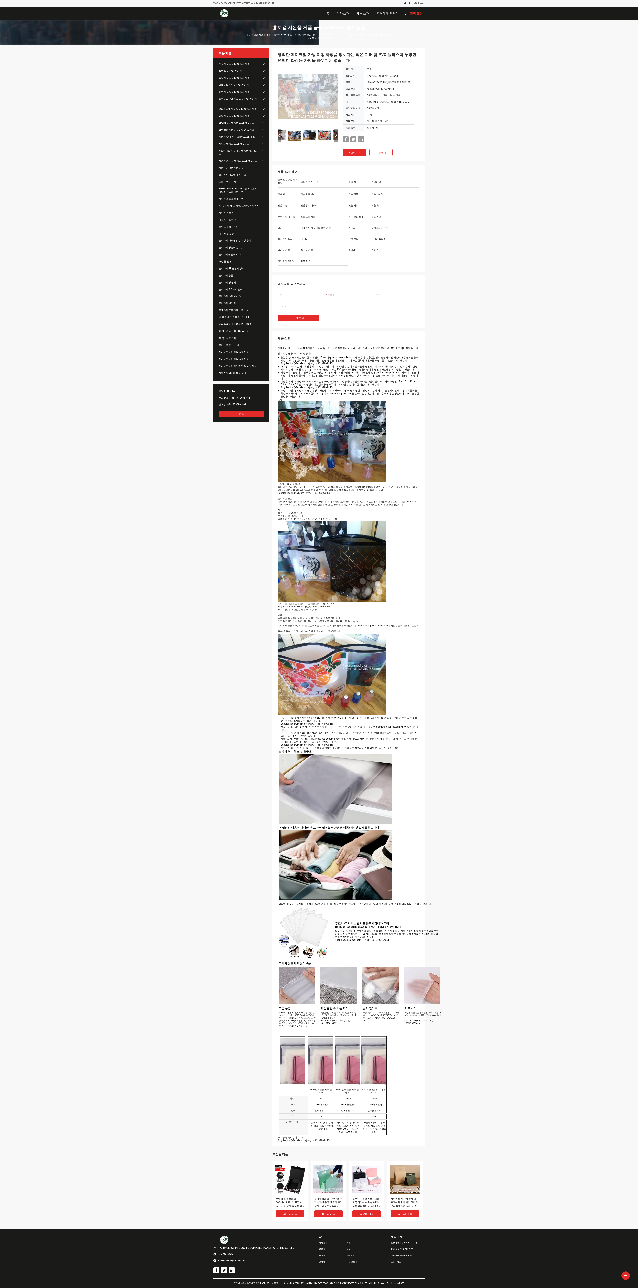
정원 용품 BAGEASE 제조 (231, 71)
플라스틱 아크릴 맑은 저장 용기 (235, 240)
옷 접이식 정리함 (227, 338)
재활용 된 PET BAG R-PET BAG (235, 324)
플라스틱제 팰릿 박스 (230, 254)
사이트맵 (351, 1255)
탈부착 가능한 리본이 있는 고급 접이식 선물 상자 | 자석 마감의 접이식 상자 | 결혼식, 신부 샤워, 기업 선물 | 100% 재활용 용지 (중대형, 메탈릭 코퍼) (366, 1202)
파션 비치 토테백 (227, 219)
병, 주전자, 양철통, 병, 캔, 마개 (234, 317)
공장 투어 (323, 1249)
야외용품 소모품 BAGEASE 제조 (235, 85)
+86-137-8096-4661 (240, 397)
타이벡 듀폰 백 (226, 212)
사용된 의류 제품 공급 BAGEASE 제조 (238, 160)
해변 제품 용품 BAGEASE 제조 (234, 92)
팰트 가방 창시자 (227, 181)
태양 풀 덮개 (225, 261)
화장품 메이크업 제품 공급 (232, 174)
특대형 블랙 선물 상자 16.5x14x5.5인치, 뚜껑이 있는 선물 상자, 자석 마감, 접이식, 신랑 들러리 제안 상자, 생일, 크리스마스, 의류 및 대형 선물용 (290, 1202)
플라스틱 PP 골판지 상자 (231, 268)
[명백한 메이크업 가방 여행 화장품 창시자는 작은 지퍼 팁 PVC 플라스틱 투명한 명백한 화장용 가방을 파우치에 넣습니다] (308, 96)
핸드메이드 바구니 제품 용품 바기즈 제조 (239, 152)
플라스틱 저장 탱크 (228, 303)
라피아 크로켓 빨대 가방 (231, 198)
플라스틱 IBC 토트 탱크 (230, 289)
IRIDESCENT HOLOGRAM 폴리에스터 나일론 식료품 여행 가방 (238, 190)
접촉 (241, 414)
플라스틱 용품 (226, 275)
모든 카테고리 (397, 1262)
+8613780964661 (236, 404)
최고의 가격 (354, 152)
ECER (401, 1283)
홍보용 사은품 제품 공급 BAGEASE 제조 (271, 34)
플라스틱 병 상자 (227, 282)
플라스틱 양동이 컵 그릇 (231, 247)
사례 (349, 1249)
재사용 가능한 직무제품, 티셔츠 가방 (237, 366)
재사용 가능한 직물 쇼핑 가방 (234, 352)
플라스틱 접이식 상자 (230, 226)
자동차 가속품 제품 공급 (231, 167)
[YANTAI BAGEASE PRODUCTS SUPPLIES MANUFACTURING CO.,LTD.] (224, 13)
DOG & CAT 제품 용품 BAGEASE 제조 (238, 109)
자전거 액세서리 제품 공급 (232, 373)
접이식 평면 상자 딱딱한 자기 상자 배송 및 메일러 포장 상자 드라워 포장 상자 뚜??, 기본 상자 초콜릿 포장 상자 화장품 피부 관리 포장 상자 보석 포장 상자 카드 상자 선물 (328, 1202)
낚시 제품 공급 (226, 233)
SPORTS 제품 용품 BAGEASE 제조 (236, 122)
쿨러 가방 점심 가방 (229, 345)
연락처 (322, 1262)
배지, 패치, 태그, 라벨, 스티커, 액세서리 (239, 205)
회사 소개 (323, 1243)
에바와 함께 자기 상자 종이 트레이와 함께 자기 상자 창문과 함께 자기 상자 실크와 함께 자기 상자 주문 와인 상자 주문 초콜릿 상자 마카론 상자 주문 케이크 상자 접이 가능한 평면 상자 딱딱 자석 (405, 1202)
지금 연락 (381, 152)
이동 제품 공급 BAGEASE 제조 (234, 116)
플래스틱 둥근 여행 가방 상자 (234, 310)
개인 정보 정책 (353, 1262)
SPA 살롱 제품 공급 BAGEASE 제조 (236, 129)
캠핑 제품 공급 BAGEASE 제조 (234, 78)
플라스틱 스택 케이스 (230, 296)
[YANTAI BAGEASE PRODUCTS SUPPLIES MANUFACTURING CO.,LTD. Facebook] (400, 3)
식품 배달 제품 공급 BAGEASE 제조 (237, 136)
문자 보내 (298, 318)
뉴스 (349, 1243)
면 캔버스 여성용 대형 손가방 (234, 331)
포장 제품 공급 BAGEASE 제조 (234, 64)
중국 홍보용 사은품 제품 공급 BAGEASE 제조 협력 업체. (258, 1283)
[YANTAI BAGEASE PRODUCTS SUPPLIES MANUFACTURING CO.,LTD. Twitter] (405, 3)
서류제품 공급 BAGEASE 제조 (234, 143)
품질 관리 (323, 1255)
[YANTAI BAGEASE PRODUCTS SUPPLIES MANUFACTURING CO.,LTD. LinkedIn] (410, 3)
